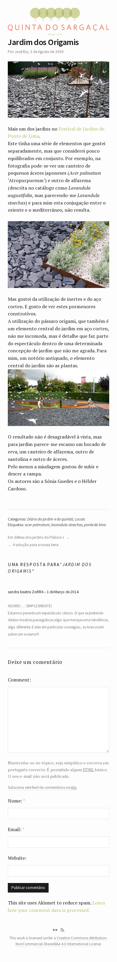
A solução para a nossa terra (35, 544)
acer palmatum (37, 524)
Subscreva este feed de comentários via (42, 787)
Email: (16, 829)
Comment (18, 679)
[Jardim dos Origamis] (58, 89)
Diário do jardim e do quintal (50, 519)
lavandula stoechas (66, 524)
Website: (17, 858)
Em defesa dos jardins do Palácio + (36, 537)
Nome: (16, 800)
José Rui (21, 51)
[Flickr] (54, 930)
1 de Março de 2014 (63, 591)
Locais (80, 519)
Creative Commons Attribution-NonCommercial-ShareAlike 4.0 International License (62, 940)
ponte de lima (95, 524)
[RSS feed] (62, 930)
